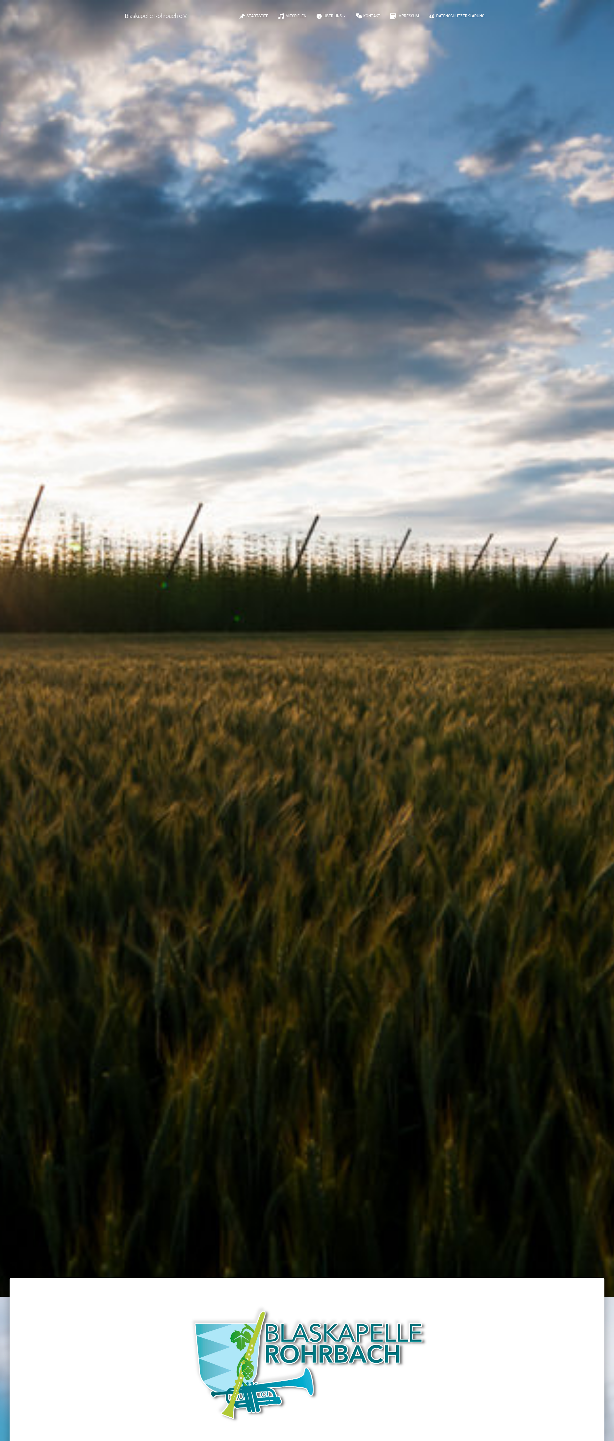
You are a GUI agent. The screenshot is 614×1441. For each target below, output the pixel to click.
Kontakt (371, 16)
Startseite (257, 16)
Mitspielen (296, 16)
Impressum (408, 16)
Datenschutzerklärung (460, 16)
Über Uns (333, 16)
